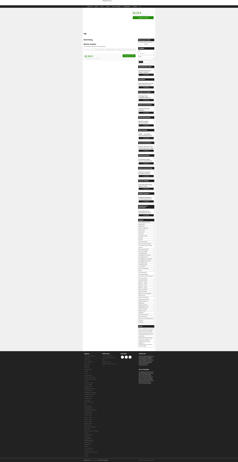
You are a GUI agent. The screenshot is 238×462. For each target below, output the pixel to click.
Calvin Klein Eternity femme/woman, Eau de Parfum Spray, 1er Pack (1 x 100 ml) (146, 212)
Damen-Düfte (142, 230)
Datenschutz (145, 460)
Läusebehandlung (143, 280)
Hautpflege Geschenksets (145, 255)
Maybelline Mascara (143, 301)
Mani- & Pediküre (116, 6)
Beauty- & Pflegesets (143, 228)
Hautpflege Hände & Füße (145, 260)
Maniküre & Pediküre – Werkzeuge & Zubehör (144, 298)
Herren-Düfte (142, 266)
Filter (104, 359)
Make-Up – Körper (143, 285)
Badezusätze (142, 226)
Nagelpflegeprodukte (144, 307)
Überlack (141, 320)
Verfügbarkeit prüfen (143, 17)
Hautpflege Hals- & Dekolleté (145, 259)
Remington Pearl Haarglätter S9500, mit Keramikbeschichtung (145, 96)
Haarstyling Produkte (144, 249)
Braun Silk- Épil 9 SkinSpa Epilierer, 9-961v (145, 185)
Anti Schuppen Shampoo (144, 222)
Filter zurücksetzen (150, 61)
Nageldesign (142, 303)
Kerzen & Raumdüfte (143, 268)
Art (139, 51)
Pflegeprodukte (142, 310)
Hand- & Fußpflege (143, 251)
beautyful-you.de (146, 329)
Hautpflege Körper (143, 262)
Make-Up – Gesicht (143, 283)
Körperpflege (127, 6)
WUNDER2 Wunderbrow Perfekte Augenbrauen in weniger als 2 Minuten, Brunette (145, 198)
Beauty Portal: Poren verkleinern (109, 357)
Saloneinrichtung (143, 316)
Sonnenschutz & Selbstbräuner (146, 318)
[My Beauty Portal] (119, 2)
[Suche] (140, 6)
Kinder (140, 270)
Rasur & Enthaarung (143, 314)
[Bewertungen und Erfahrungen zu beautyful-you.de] (146, 43)
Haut (102, 6)
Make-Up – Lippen (143, 287)
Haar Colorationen (143, 241)
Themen (135, 6)
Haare (107, 6)
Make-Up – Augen (143, 282)
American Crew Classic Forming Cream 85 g (145, 172)
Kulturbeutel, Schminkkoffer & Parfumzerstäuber (146, 277)
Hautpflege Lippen (143, 264)
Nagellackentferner (143, 305)
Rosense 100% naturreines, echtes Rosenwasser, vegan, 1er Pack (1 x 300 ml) (146, 147)
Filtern (141, 62)
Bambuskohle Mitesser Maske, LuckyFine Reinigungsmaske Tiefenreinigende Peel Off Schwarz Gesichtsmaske (145, 71)
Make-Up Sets (142, 295)
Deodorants (141, 232)
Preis (140, 56)
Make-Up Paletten (143, 291)
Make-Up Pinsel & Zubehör (145, 293)
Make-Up (89, 6)
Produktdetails (146, 74)
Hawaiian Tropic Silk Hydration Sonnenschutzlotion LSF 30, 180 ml (146, 109)
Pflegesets (141, 312)
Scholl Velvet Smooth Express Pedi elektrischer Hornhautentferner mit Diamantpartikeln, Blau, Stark (145, 160)
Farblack (141, 239)
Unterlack (141, 322)
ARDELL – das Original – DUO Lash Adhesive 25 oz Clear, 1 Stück (145, 134)
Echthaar (141, 237)
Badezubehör (142, 224)
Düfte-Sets (141, 234)
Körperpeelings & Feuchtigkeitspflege (143, 273)
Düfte (96, 6)
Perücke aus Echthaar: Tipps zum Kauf (109, 364)
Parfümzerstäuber (143, 308)
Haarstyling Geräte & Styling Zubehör (145, 246)
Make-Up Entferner (143, 289)
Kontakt (140, 460)
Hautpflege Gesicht (143, 257)
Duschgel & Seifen (143, 235)
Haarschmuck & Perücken (145, 243)
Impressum (151, 460)
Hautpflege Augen (143, 253)
